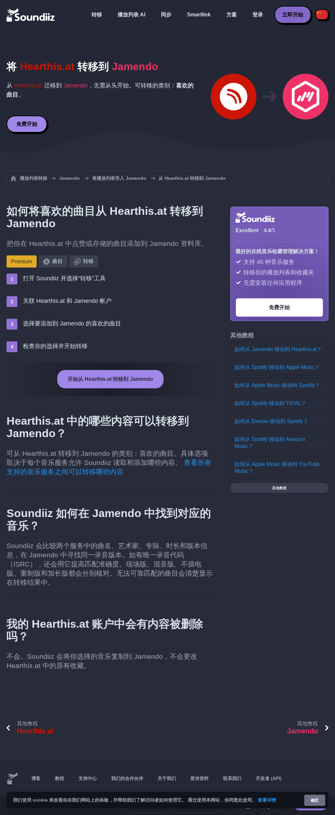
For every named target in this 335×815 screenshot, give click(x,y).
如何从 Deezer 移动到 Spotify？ (271, 421)
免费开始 (26, 124)
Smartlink (199, 14)
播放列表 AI (131, 14)
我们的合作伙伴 (127, 778)
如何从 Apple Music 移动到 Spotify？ (277, 385)
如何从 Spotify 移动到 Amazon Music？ (270, 442)
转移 (97, 14)
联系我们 (232, 778)
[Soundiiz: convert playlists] (12, 778)
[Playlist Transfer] (31, 14)
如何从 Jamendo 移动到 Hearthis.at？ (278, 349)
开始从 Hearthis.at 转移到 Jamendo (110, 379)
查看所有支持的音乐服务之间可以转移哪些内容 (109, 467)
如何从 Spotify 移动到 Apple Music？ (277, 367)
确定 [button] (315, 800)
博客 (36, 778)
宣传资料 (199, 778)
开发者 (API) (269, 778)
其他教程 (279, 488)
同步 (166, 14)
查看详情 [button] (267, 800)
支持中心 (88, 778)
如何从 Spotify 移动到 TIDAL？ (270, 403)
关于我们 (167, 778)
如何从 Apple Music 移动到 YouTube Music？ (277, 467)
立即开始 (292, 14)
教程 (59, 778)
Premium (21, 261)
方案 (231, 14)
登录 (258, 14)
